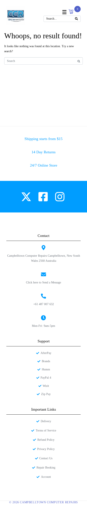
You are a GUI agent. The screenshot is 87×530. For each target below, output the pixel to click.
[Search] (76, 19)
